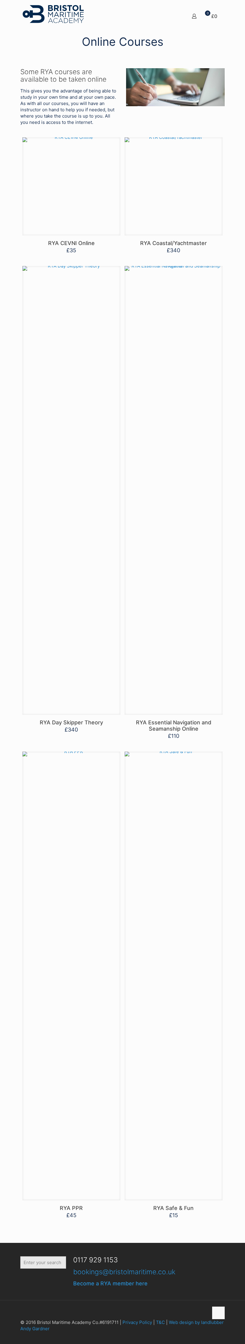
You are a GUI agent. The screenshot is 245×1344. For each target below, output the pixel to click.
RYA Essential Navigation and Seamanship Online (173, 725)
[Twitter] (49, 1281)
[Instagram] (69, 1281)
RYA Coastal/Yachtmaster (173, 243)
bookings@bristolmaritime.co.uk (124, 1272)
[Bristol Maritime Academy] (53, 13)
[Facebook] (30, 1281)
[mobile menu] (173, 14)
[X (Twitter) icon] (210, 1335)
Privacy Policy (137, 1322)
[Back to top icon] (218, 1313)
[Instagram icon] (216, 1335)
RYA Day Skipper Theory (71, 722)
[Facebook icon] (204, 1335)
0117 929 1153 (95, 1260)
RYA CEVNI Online (71, 243)
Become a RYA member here (110, 1283)
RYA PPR (71, 1208)
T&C (160, 1322)
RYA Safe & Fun (173, 1208)
